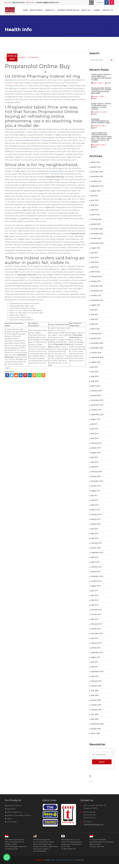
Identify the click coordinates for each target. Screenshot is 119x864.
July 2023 (94, 195)
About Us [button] (86, 10)
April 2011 (94, 667)
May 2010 (94, 676)
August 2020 (95, 362)
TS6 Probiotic (11, 822)
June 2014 (94, 595)
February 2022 (96, 276)
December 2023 (97, 172)
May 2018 (94, 462)
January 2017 (96, 519)
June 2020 (94, 371)
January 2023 (96, 224)
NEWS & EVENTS (36, 10)
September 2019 (97, 414)
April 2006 (94, 719)
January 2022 (96, 281)
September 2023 (97, 186)
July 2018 (94, 457)
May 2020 (94, 376)
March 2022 (95, 272)
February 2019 (96, 443)
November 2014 (97, 576)
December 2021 (97, 286)
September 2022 (97, 243)
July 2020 (94, 367)
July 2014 (94, 590)
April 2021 (94, 324)
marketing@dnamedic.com (94, 824)
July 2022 (94, 252)
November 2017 (97, 481)
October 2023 (96, 181)
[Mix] (34, 375)
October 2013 (96, 614)
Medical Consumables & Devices (18, 815)
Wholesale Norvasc (32, 140)
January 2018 (96, 476)
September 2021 (97, 300)
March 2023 (95, 214)
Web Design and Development (63, 860)
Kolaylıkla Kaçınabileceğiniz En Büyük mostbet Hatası (100, 121)
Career (97, 10)
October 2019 (96, 410)
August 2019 (95, 419)
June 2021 (94, 314)
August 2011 (95, 657)
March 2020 (95, 386)
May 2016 (94, 533)
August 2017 (95, 490)
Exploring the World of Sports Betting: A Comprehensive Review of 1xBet (101, 77)
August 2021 (95, 305)
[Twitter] (12, 375)
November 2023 (97, 176)
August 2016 (95, 524)
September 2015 (97, 552)
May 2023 (94, 205)
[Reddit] (16, 375)
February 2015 (96, 567)
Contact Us (107, 10)
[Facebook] (7, 375)
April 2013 (94, 619)
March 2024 (95, 162)
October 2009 (96, 686)
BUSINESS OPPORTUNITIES (68, 10)
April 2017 (94, 505)
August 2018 (95, 452)
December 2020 (97, 343)
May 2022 (94, 262)
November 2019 (97, 405)
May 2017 (94, 500)
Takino (9, 818)
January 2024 (96, 167)
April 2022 (94, 267)
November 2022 (97, 233)
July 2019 (94, 424)
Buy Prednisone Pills (54, 171)
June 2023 (94, 200)
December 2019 (97, 400)
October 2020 (96, 352)
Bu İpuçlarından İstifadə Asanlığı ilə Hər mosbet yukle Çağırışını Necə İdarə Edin (101, 90)
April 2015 (94, 557)
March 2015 (95, 562)
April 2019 (94, 438)
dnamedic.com (10, 80)
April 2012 (94, 638)
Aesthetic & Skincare (14, 805)
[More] (43, 375)
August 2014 (95, 586)
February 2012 (96, 643)
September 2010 (97, 671)
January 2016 (96, 548)
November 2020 (97, 348)
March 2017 (95, 510)
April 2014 (94, 605)
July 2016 (94, 529)
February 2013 (96, 624)
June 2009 (94, 690)
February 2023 (96, 219)
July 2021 (94, 310)
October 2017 (96, 486)
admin (108, 83)
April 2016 (94, 538)
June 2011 (94, 662)
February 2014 (96, 609)
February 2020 (96, 391)
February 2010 (96, 681)
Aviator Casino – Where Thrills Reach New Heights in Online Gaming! (101, 106)
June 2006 (94, 714)
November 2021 (97, 291)
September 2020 (97, 357)
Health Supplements (14, 812)
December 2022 (97, 229)
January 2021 (96, 338)
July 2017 (94, 495)
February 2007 (96, 709)
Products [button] (50, 10)
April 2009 (94, 695)
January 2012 (96, 648)
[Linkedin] (21, 375)
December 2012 (97, 633)
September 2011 (97, 652)
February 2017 (96, 514)
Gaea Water (11, 809)
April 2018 (94, 467)
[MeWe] (30, 375)
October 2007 (96, 705)
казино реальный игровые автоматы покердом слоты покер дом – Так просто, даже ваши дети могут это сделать (101, 137)
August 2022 (95, 248)
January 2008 (96, 700)
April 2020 (94, 381)
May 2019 (94, 433)
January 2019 (96, 448)
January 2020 (96, 395)
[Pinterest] (25, 375)
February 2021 (96, 333)
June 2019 (94, 429)
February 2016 (96, 543)
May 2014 (94, 600)
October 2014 (96, 581)
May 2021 (94, 319)
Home (25, 10)
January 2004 (96, 728)
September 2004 (97, 724)
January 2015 (96, 571)
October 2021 (96, 295)
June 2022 (94, 257)
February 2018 (96, 471)
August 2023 (95, 191)
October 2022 (96, 238)
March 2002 (95, 733)
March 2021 (95, 329)
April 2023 (94, 210)
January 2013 (96, 629)
